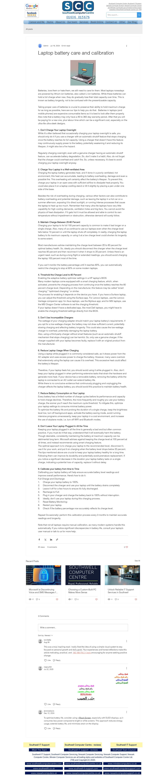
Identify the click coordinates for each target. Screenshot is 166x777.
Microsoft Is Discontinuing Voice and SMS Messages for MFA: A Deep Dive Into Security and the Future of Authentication (43, 591)
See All (137, 561)
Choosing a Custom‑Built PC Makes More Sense (82, 591)
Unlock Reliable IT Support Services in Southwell (121, 591)
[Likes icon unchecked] (45, 660)
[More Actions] (126, 641)
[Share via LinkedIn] (51, 539)
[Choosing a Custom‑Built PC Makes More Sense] (83, 575)
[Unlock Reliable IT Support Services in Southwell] (122, 575)
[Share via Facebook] (39, 539)
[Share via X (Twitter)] (45, 539)
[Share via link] (57, 539)
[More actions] (126, 45)
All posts (29, 29)
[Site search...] (139, 15)
